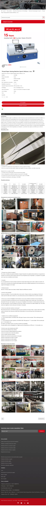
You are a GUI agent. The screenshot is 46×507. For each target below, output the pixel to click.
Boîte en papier (4, 474)
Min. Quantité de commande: (7, 82)
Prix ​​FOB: (3, 80)
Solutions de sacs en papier (6, 463)
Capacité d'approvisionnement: (7, 85)
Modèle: (3, 75)
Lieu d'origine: (4, 91)
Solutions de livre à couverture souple (8, 445)
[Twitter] (25, 503)
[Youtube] (28, 503)
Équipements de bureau (5, 451)
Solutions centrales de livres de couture (8, 443)
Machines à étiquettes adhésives (7, 465)
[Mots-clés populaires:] (43, 17)
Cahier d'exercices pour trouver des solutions (9, 441)
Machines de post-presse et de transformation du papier (11, 456)
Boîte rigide (3, 476)
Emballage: (4, 87)
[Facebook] (18, 503)
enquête (23, 102)
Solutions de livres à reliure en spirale (8, 449)
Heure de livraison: (5, 89)
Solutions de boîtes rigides (6, 461)
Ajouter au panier (23, 105)
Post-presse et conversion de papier (8, 472)
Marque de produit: (5, 76)
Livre (2, 470)
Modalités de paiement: (6, 84)
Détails (3, 114)
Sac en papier (3, 478)
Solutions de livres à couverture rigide (8, 447)
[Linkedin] (21, 503)
